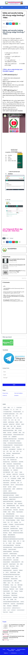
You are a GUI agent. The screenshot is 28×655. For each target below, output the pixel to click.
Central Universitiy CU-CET (18, 434)
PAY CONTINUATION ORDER (8, 516)
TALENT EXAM (13, 572)
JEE (18, 482)
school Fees (17, 545)
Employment (9, 463)
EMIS (4, 463)
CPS (7, 451)
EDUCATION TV (14, 461)
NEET (15, 503)
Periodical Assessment (19, 518)
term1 (9, 582)
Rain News (5, 532)
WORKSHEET (15, 605)
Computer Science (6, 447)
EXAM (21, 465)
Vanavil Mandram (20, 603)
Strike (17, 566)
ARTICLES (18, 424)
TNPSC (19, 587)
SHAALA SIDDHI (21, 555)
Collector (18, 440)
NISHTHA (22, 505)
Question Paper (6, 530)
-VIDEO (4, 407)
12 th (17, 413)
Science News (16, 551)
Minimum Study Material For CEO (15, 497)
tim (15, 584)
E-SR (8, 459)
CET (9, 436)
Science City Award (12, 549)
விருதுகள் (11, 612)
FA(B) (13, 468)
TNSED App (5, 589)
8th (15, 420)
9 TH (19, 420)
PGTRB (18, 520)
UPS (15, 599)
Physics (22, 520)
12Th (21, 413)
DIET (13, 455)
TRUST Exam (21, 597)
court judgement (12, 449)
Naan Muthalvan (18, 501)
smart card (9, 557)
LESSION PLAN (19, 488)
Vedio (4, 605)
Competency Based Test (7, 445)
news (4, 505)
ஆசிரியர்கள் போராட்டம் (16, 607)
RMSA (14, 541)
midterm (17, 495)
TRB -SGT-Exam (14, 595)
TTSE (4, 599)
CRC (11, 451)
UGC (8, 599)
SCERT (10, 543)
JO (21, 482)
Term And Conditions (18, 393)
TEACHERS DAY (6, 578)
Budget (4, 432)
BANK (8, 426)
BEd (11, 426)
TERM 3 (4, 582)
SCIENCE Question (13, 553)
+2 (11, 407)
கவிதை (4, 610)
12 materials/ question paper (9, 413)
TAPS (16, 576)
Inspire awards (6, 482)
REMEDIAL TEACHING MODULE (9, 536)
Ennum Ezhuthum (11, 465)
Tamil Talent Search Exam (8, 576)
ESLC (17, 465)
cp (23, 449)
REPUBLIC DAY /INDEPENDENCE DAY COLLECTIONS (13, 539)
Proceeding (11, 524)
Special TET (5, 564)
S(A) (23, 541)
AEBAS (17, 422)
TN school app (13, 587)
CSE (14, 451)
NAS (4, 503)
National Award (10, 503)
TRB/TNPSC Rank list (7, 597)
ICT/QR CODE (13, 478)
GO (11, 470)
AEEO (21, 422)
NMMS (7, 507)
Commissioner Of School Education (15, 443)
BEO (15, 426)
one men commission (7, 509)
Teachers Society (14, 578)
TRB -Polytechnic (6, 595)
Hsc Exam (22, 476)
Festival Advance (19, 468)
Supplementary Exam (7, 570)
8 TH (12, 420)
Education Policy (6, 461)
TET (12, 582)
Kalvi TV (12, 484)
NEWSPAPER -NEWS (11, 505)
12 (22, 411)
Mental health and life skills (8, 495)
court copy (5, 449)
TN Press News (6, 587)
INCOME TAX (18, 480)
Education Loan (13, 459)
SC (6, 543)
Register (4, 534)
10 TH (17, 409)
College (4, 443)
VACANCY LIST (6, 603)
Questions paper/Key (15, 530)
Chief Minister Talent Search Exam (9, 438)
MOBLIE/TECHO (12, 499)
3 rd (13, 415)
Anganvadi (5, 424)
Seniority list (13, 555)
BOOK (13, 428)
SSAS (21, 564)
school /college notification (8, 545)
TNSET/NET (11, 589)
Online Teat (15, 509)
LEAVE (13, 488)
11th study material (17, 411)
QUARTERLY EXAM (14, 528)
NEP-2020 (20, 503)
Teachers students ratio (7, 580)
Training (11, 238)
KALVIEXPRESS (12, 248)
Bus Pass (9, 432)
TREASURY (15, 597)
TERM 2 (20, 580)
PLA (8, 522)
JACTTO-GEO (13, 482)
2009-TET (9, 415)
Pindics (4, 522)
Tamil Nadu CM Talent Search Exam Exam (11, 574)
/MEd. (9, 407)
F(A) (10, 468)
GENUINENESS (6, 470)
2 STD (4, 415)
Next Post (24, 278)
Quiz (21, 530)
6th (21, 417)
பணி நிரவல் (13, 610)
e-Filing (20, 457)
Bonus (9, 428)
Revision (4, 541)
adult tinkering (11, 422)
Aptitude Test (11, 424)
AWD (4, 426)
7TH (9, 420)
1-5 (10, 409)
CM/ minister (12, 440)
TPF (12, 591)
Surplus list (15, 570)
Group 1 (16, 472)
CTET (17, 451)
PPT (12, 522)
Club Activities (21, 438)
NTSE (18, 507)
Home (4, 649)
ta (3, 572)
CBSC (20, 432)
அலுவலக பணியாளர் (6, 607)
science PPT (5, 553)
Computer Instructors (18, 445)
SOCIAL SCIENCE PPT (7, 559)
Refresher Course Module (18, 532)
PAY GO (17, 516)
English (4, 465)
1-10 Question (6, 409)
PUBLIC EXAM (6, 528)
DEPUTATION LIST (6, 455)
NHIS (18, 505)
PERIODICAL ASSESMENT (8, 518)
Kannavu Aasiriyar (19, 484)
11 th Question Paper (7, 411)
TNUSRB (21, 589)
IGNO (23, 478)
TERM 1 (15, 580)
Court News (19, 449)
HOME (14, 476)
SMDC (17, 557)
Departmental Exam (16, 453)
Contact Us (5, 395)
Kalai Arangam (6, 484)
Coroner (18, 447)
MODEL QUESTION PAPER (8, 501)
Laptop (14, 486)
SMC (14, 557)
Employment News (17, 463)
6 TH (18, 417)
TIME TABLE (20, 584)
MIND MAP (5, 497)
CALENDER (15, 432)
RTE (18, 541)
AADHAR (5, 422)
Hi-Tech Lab (21, 474)
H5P (4, 474)
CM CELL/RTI (5, 440)
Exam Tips (5, 468)
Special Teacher (12, 564)
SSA (18, 564)
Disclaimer (16, 395)
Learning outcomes (7, 488)
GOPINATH (15, 470)
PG (3, 520)
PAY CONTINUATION (10, 513)
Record (10, 532)
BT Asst (20, 430)
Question (21, 528)
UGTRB (11, 599)
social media (15, 559)
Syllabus (20, 570)
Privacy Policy (5, 393)
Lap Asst (9, 486)
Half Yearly (9, 474)
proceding (5, 524)
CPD (4, 451)
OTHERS (4, 511)
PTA (18, 526)
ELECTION (21, 461)
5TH (14, 417)
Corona (13, 447)
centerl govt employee (7, 434)
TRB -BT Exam (14, 593)
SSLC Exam (12, 566)
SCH (14, 543)
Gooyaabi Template (20, 653)
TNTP (5, 20)
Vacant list (13, 603)
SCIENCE (5, 549)
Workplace (9, 605)
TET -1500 (17, 582)
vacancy (22, 601)
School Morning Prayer (7, 547)
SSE (4, 566)
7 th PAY (4, 420)
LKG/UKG (5, 491)
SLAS (4, 557)
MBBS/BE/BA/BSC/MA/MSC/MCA (9, 493)
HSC (18, 476)
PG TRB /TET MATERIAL (10, 520)
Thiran (12, 584)
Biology (4, 428)
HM (10, 476)
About (8, 649)
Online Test (21, 509)
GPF (12, 472)
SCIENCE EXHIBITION (7, 551)
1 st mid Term (19, 407)
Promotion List (6, 526)
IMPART (12, 480)
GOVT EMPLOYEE (6, 472)
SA (3, 543)
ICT (8, 478)
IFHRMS (19, 478)
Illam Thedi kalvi (6, 480)
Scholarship (18, 543)
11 (20, 409)
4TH (16, 415)
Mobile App (5, 499)
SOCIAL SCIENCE (6, 561)
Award (22, 424)
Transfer (21, 591)
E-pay (4, 459)
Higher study (5, 476)
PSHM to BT (13, 526)
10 (13, 409)
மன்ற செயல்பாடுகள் (20, 610)
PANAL (13, 511)
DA (20, 451)
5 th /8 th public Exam (7, 417)
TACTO (7, 572)
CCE (23, 432)
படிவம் (9, 610)
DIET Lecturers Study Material (9, 457)
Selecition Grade (6, 555)
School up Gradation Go (18, 547)
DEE (4, 453)
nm (4, 507)
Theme (9, 653)
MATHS (10, 491)
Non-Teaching (13, 507)
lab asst (4, 486)
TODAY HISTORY (6, 591)
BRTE (16, 430)
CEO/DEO (5, 436)
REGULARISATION (11, 534)
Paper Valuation (19, 511)
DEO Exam (8, 453)
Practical (16, 522)
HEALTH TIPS (15, 474)
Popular (4, 621)
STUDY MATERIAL (6, 568)
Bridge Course (18, 428)
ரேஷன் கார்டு (5, 612)
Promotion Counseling (19, 524)
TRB (4, 593)
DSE (17, 457)
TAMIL (18, 572)
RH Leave (10, 541)
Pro (20, 522)
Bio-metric (19, 426)
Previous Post (5, 278)
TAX (19, 576)
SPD (22, 561)
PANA (9, 511)
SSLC (7, 566)
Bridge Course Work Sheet (8, 430)
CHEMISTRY (14, 436)
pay (4, 513)
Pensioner (22, 516)
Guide (21, 472)
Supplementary (15, 568)
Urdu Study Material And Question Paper (11, 601)
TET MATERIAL (6, 584)
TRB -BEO (8, 593)
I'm (5, 478)
